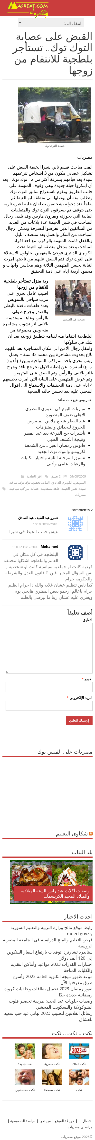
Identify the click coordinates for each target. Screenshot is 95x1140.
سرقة (13, 482)
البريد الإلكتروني (80, 697)
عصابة (35, 488)
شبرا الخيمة (69, 488)
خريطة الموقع (64, 1120)
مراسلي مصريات (80, 1127)
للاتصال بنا (85, 1120)
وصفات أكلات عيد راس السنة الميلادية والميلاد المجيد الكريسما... (55, 893)
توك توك (24, 482)
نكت (79, 1090)
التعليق (88, 619)
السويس (80, 482)
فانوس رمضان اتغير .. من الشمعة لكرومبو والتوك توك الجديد (55, 448)
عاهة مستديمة (50, 488)
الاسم (87, 679)
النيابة (46, 482)
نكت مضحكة (52, 1090)
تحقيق (36, 482)
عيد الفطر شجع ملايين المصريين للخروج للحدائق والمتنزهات (56, 424)
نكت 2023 (79, 1064)
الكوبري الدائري (61, 482)
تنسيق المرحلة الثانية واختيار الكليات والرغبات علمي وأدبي (53, 460)
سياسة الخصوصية (22, 1120)
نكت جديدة (25, 1064)
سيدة (82, 488)
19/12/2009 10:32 (26, 547)
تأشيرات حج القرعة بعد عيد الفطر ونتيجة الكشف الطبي (54, 436)
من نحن (44, 1120)
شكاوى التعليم (72, 833)
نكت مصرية (52, 1064)
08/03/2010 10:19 (45, 524)
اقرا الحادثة (34, 476)
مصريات (80, 494)
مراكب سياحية (19, 488)
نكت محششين (25, 1090)
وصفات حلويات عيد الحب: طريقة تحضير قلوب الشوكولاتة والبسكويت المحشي (51, 1004)
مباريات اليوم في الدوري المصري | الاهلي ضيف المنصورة (53, 411)
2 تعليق (55, 476)
